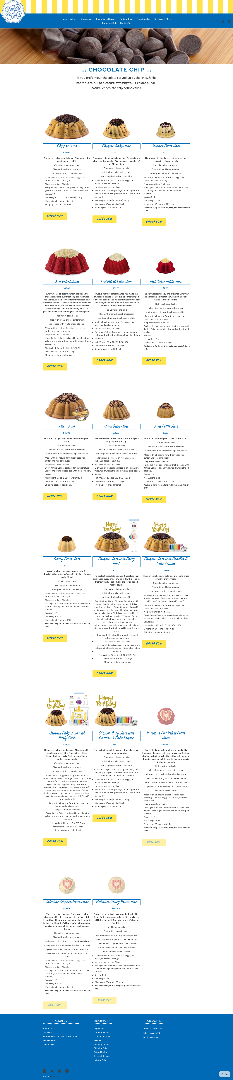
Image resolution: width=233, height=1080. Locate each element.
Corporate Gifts (101, 1032)
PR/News (47, 1032)
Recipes (97, 1040)
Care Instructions (102, 1036)
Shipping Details (101, 1044)
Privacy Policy (100, 1060)
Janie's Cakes (55, 1076)
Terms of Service (101, 1056)
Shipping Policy (101, 1048)
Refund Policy (100, 1052)
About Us (47, 1028)
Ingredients (99, 1028)
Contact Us (48, 1044)
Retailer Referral (50, 1040)
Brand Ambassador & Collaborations (60, 1036)
